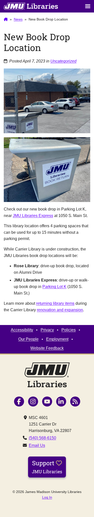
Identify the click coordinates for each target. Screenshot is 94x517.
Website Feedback (47, 348)
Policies (68, 330)
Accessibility (22, 330)
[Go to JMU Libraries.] (6, 19)
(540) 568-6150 (42, 438)
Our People (28, 339)
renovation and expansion (60, 310)
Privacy (47, 330)
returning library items (55, 303)
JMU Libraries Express (33, 216)
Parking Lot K (54, 286)
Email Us (37, 445)
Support (47, 466)
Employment (57, 339)
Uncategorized (63, 61)
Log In (47, 497)
